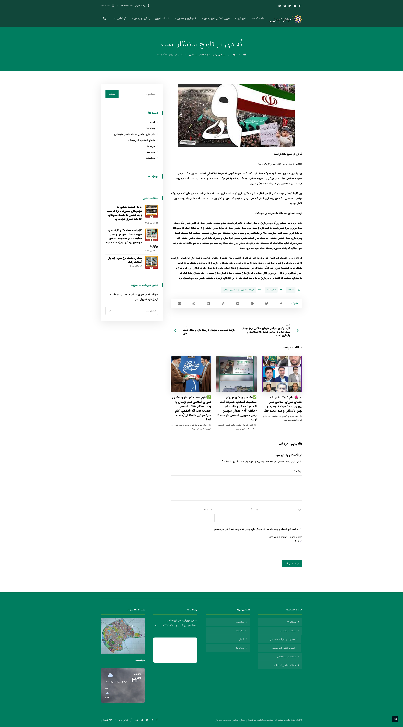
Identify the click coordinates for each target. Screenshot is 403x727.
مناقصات (150, 158)
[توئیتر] (289, 5)
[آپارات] (279, 5)
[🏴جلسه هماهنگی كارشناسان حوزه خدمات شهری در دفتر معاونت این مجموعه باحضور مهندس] (151, 235)
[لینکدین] (294, 5)
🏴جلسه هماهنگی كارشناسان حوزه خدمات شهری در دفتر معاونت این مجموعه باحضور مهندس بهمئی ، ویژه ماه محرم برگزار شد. (132, 238)
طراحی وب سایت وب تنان (226, 720)
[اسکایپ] (284, 5)
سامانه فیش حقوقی (286, 657)
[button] (106, 694)
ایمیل (254, 510)
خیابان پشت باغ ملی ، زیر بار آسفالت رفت (125, 260)
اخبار (296, 416)
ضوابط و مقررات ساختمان (282, 639)
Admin (291, 289)
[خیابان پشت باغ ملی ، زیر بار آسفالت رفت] (151, 262)
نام (300, 510)
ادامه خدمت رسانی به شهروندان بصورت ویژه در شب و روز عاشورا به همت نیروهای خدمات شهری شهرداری (124, 213)
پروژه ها (150, 128)
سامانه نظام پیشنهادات (285, 665)
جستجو (112, 94)
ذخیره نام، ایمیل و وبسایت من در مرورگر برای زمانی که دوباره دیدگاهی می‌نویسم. (256, 529)
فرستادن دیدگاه (292, 563)
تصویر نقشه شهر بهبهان (283, 648)
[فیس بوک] (299, 5)
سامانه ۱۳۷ (291, 622)
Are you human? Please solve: (285, 537)
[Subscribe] (109, 311)
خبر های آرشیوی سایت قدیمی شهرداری (238, 289)
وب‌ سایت (209, 510)
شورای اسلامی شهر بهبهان (292, 420)
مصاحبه (151, 152)
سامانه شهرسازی (288, 631)
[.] (285, 19)
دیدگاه (298, 471)
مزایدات (151, 146)
